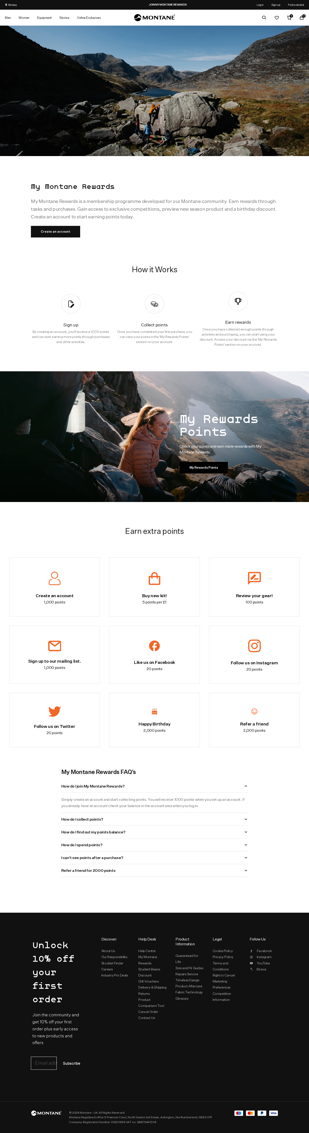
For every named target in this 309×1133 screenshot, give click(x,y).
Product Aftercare (189, 986)
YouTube (263, 963)
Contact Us (146, 1018)
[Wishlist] (276, 18)
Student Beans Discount (149, 972)
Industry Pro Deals (114, 975)
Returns (144, 994)
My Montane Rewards (147, 960)
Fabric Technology (189, 992)
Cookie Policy (223, 951)
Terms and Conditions (221, 966)
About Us (108, 951)
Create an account (55, 231)
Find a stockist (296, 4)
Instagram (264, 957)
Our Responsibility (114, 957)
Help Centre (147, 951)
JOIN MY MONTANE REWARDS (154, 4)
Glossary (182, 998)
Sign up (275, 4)
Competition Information (222, 997)
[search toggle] (264, 18)
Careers (107, 969)
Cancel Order (148, 1012)
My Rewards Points (204, 467)
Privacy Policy (223, 957)
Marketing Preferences (222, 984)
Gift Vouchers (148, 981)
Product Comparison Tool (151, 1003)
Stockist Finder (112, 963)
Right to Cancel (224, 975)
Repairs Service (187, 974)
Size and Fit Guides (189, 968)
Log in (260, 4)
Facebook (264, 951)
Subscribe (71, 1063)
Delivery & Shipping (152, 987)
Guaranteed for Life (187, 959)
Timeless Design (187, 980)
